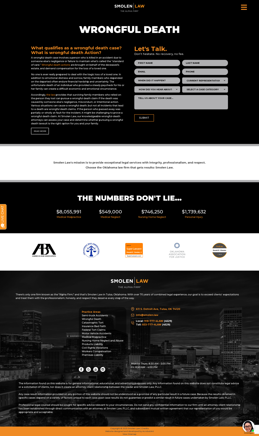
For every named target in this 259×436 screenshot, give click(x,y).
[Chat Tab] (129, 218)
